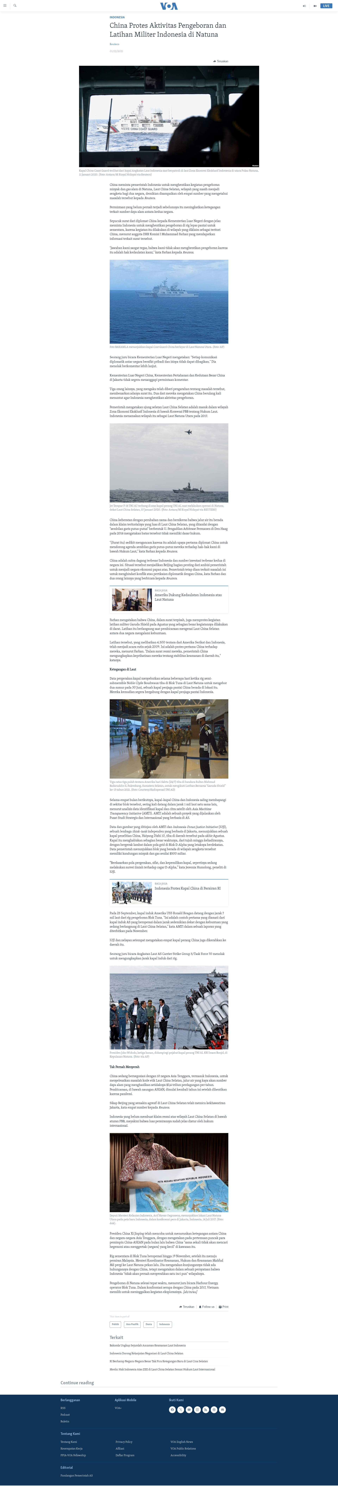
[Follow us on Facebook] (172, 1409)
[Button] (220, 61)
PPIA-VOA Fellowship (73, 1455)
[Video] (315, 6)
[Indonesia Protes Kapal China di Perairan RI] (132, 893)
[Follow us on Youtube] (189, 1409)
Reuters (114, 44)
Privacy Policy (124, 1442)
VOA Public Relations (183, 1448)
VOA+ (118, 1408)
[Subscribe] (222, 1409)
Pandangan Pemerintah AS (77, 1475)
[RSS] (205, 1409)
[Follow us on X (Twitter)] (180, 1409)
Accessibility (178, 1455)
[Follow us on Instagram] (197, 1409)
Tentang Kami (69, 1442)
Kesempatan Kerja (72, 1448)
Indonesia (117, 17)
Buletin (65, 1421)
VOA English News (182, 1442)
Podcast (65, 1415)
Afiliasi (120, 1448)
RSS (63, 1408)
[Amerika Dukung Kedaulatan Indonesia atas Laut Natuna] (132, 600)
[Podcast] (214, 1409)
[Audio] (304, 6)
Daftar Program (125, 1455)
